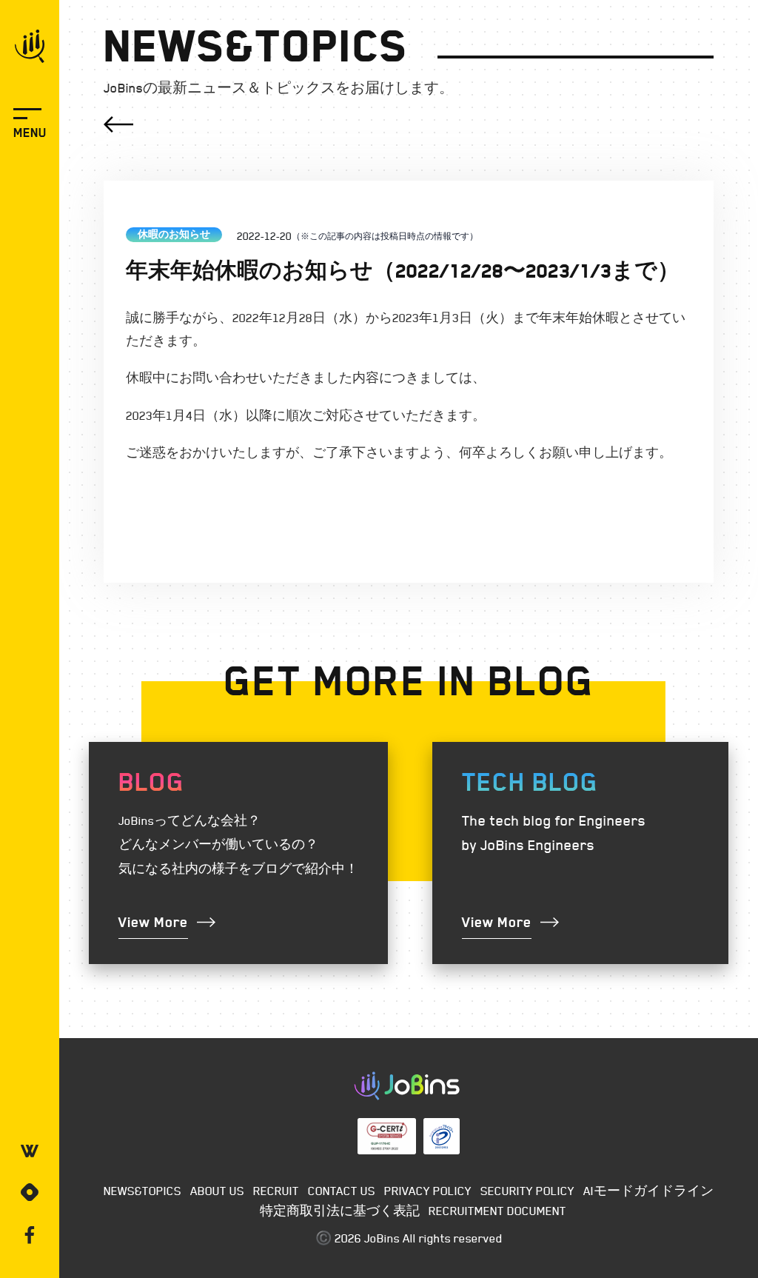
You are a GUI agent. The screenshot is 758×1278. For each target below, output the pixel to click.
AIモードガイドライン (648, 1190)
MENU (30, 132)
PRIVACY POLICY (428, 1190)
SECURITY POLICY (527, 1190)
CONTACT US (341, 1190)
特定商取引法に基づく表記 (340, 1210)
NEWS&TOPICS (142, 1190)
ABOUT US (217, 1190)
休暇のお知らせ (174, 234)
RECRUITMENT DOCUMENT (497, 1210)
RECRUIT (276, 1190)
